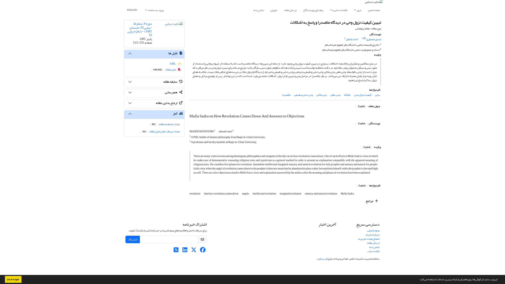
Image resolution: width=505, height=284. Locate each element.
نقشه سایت (373, 251)
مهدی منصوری (373, 39)
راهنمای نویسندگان (313, 10)
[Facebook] (202, 251)
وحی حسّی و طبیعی (303, 94)
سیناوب (321, 258)
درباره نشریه (373, 234)
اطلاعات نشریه (339, 10)
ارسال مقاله (290, 10)
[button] (418, 279)
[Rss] (176, 251)
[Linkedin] (185, 251)
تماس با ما (258, 10)
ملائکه (347, 94)
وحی (377, 94)
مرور (358, 10)
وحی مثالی (321, 94)
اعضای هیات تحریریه (369, 238)
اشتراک (132, 239)
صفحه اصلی (374, 10)
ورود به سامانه (156, 10)
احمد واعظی (352, 39)
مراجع (370, 201)
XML (173, 63)
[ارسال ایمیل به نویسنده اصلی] (364, 38)
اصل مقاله (164, 69)
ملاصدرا (286, 94)
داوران (273, 10)
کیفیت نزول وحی (362, 94)
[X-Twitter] (194, 251)
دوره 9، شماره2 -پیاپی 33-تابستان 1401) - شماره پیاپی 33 (139, 29)
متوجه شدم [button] (13, 279)
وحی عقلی (335, 94)
